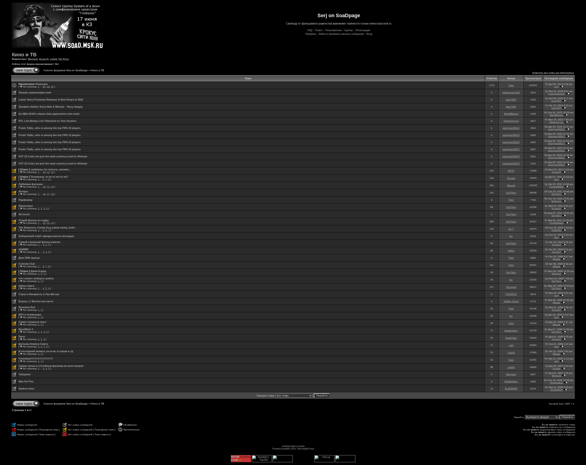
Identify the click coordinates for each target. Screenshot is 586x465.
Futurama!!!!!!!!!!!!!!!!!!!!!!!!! (36, 358)
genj (556, 86)
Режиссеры (26, 205)
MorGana (556, 201)
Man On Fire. (26, 381)
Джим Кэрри (38, 271)
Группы (348, 30)
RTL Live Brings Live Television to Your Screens (47, 121)
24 (52, 186)
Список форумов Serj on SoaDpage (65, 70)
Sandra (556, 368)
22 (44, 186)
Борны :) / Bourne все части (36, 301)
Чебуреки (25, 374)
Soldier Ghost (511, 301)
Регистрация (362, 30)
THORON (556, 230)
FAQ (309, 30)
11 (48, 172)
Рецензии (42, 84)
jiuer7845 (511, 99)
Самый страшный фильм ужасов (39, 242)
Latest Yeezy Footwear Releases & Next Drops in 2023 (51, 99)
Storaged (511, 287)
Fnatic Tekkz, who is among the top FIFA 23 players (50, 128)
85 (44, 86)
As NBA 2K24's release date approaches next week (49, 113)
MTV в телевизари (30, 314)
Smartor (301, 446)
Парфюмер (26, 200)
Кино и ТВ (24, 54)
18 (52, 194)
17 (48, 194)
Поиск (318, 30)
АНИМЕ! (24, 249)
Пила (22, 336)
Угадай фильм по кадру (34, 220)
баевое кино (26, 388)
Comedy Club (27, 263)
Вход (369, 34)
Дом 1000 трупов (29, 257)
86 (48, 86)
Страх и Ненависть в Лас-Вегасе (39, 294)
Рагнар (511, 178)
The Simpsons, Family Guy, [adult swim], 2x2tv (47, 227)
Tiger (511, 85)
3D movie (24, 214)
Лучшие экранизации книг (35, 92)
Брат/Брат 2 (26, 329)
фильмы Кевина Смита (33, 344)
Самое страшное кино (32, 322)
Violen (511, 250)
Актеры (23, 191)
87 (52, 86)
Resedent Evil (27, 307)
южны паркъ (27, 285)
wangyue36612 (511, 128)
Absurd (511, 185)
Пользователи (333, 30)
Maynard (33, 59)
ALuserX (44, 59)
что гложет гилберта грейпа (36, 278)
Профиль (310, 34)
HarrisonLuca (511, 121)
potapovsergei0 (511, 92)
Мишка (556, 259)
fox (511, 236)
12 (52, 172)
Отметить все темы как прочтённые (553, 72)
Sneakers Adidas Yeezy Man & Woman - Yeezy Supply (51, 106)
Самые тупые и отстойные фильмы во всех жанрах (51, 365)
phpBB (286, 448)
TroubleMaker (556, 186)
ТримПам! (511, 338)
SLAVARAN (511, 388)
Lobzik (53, 59)
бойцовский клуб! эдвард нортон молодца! (46, 236)
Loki (511, 345)
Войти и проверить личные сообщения (341, 34)
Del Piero (64, 59)
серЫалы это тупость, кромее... (51, 169)
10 (44, 172)
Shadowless (511, 330)
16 (44, 194)
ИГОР (511, 170)
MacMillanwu (511, 113)
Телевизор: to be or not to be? (49, 176)
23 (48, 186)
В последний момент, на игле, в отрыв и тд (46, 351)
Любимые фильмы (31, 184)
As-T (511, 229)
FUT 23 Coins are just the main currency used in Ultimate (53, 156)
